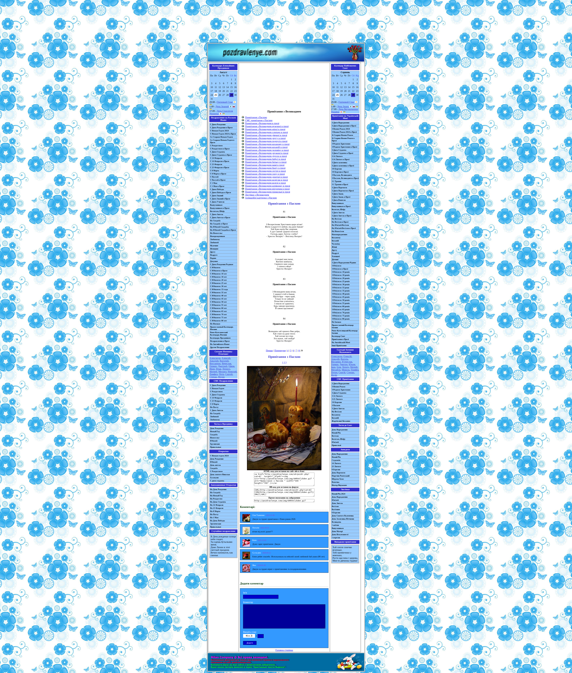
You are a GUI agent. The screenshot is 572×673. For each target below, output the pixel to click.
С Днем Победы (217, 189)
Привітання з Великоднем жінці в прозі (265, 129)
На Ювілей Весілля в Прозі (344, 228)
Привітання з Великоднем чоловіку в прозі (267, 150)
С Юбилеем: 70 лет (218, 314)
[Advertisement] (286, 22)
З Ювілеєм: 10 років (341, 272)
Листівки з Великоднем (257, 195)
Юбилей (213, 441)
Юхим (352, 364)
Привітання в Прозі (340, 339)
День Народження (340, 430)
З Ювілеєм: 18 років (341, 275)
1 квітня (335, 525)
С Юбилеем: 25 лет (218, 283)
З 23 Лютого (337, 399)
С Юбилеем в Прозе (218, 270)
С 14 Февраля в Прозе (219, 161)
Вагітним (336, 509)
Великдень (336, 522)
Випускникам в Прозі (341, 206)
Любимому (215, 239)
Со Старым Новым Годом (221, 137)
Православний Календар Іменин (342, 326)
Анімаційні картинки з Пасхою (261, 198)
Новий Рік (336, 433)
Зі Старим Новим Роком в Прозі (343, 139)
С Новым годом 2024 (219, 456)
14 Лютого (336, 463)
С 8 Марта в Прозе (218, 174)
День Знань (343, 106)
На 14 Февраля (216, 505)
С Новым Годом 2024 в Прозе (223, 134)
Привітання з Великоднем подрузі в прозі (266, 141)
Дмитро (344, 364)
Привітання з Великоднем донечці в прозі (266, 177)
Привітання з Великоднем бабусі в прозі (265, 159)
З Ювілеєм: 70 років (341, 312)
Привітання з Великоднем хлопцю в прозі (266, 132)
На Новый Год (216, 495)
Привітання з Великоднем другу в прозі (265, 138)
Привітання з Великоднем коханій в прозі (266, 147)
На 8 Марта (215, 511)
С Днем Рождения (218, 124)
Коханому (336, 237)
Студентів (336, 460)
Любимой (214, 242)
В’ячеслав (347, 361)
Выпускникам (216, 205)
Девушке (214, 261)
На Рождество (216, 499)
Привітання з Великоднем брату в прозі (265, 168)
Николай (232, 371)
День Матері (337, 531)
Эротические (215, 524)
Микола (346, 370)
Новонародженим (339, 234)
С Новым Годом (217, 388)
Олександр (336, 356)
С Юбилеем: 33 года (219, 289)
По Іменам (336, 322)
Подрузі (335, 253)
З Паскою (336, 405)
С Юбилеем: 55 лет (218, 305)
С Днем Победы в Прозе (220, 192)
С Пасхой (214, 177)
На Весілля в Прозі (340, 222)
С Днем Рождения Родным (221, 264)
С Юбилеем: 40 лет (218, 296)
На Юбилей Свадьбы (219, 227)
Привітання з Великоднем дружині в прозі (266, 153)
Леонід (345, 367)
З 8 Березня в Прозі (340, 172)
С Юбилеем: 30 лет (218, 286)
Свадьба (214, 434)
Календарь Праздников (220, 338)
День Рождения (216, 428)
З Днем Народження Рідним (344, 262)
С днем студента (217, 481)
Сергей (229, 374)
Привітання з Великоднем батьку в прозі (265, 162)
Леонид (226, 369)
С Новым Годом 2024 (219, 131)
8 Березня (336, 469)
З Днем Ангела (338, 212)
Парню (213, 258)
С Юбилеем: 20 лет (218, 280)
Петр (221, 374)
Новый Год (215, 431)
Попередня (280, 350)
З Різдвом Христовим (341, 144)
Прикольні (336, 445)
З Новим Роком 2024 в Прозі (344, 132)
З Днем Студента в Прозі (342, 153)
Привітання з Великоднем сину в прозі (265, 174)
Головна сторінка (284, 650)
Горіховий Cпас (346, 102)
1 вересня (336, 537)
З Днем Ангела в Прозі (341, 216)
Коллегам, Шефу (217, 211)
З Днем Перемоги (339, 187)
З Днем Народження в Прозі (344, 126)
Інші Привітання (339, 345)
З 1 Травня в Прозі (340, 184)
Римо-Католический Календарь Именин (219, 333)
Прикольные (215, 447)
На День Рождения (218, 489)
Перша (269, 350)
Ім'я (245, 592)
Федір (334, 375)
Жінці (334, 247)
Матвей (213, 371)
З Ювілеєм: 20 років (341, 278)
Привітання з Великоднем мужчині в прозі (267, 126)
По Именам (215, 324)
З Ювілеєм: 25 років (341, 281)
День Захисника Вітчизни (343, 519)
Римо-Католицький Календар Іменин (345, 332)
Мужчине (214, 245)
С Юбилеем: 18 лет (218, 277)
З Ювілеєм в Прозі (340, 269)
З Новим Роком (338, 386)
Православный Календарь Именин (221, 328)
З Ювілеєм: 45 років (341, 297)
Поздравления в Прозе (220, 341)
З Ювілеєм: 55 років (341, 303)
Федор (221, 377)
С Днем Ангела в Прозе (220, 217)
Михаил (222, 371)
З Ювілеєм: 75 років (341, 316)
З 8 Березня (337, 169)
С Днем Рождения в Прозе (221, 127)
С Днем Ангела (216, 214)
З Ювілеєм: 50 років (341, 300)
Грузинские (215, 444)
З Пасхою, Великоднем (342, 175)
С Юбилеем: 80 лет (218, 321)
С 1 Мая (213, 183)
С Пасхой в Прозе (218, 180)
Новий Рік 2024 (338, 494)
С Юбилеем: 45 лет (218, 299)
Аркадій (335, 359)
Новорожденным (217, 236)
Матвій (354, 367)
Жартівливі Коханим (341, 421)
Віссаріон (336, 361)
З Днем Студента (339, 150)
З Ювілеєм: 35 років (341, 291)
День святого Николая (220, 474)
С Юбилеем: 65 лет (218, 311)
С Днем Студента (217, 152)
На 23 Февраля (216, 508)
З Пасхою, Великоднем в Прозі (345, 178)
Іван (333, 367)
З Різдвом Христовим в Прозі (344, 147)
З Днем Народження (340, 122)
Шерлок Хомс (338, 479)
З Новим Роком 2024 (341, 129)
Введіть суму (249, 632)
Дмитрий (222, 366)
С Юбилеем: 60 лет (218, 308)
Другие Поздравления (219, 347)
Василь (344, 359)
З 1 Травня (336, 181)
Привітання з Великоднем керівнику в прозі (267, 186)
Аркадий (214, 361)
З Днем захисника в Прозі (343, 166)
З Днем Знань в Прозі (341, 197)
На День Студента (218, 502)
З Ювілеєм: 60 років (341, 306)
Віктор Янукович (339, 485)
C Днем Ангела (216, 410)
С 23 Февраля (216, 164)
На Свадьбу (215, 220)
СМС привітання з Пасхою (258, 120)
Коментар (248, 602)
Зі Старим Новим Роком (342, 135)
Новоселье (214, 438)
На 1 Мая (214, 517)
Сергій (342, 372)
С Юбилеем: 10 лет (218, 274)
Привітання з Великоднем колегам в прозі (266, 180)
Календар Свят (338, 336)
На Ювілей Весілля (340, 225)
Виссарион (215, 363)
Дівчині (335, 259)
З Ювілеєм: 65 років (341, 309)
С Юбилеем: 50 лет (218, 302)
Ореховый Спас (225, 102)
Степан (213, 377)
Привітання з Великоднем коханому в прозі (267, 144)
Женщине (214, 249)
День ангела (215, 465)
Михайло (336, 370)
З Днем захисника (339, 162)
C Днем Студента (217, 395)
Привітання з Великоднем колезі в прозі (265, 183)
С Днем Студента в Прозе (221, 155)
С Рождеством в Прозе (220, 149)
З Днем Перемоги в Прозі (343, 191)
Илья (218, 369)
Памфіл (354, 370)
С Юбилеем (215, 267)
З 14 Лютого (337, 156)
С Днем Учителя (217, 202)
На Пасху (214, 407)
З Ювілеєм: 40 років (341, 294)
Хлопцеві (336, 256)
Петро (334, 372)
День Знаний (222, 106)
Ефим (231, 366)
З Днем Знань (337, 194)
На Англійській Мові (341, 342)
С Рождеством (216, 145)
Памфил (213, 374)
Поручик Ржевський (340, 476)
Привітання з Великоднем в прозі (262, 123)
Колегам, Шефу (338, 209)
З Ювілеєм (336, 266)
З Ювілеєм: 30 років (341, 284)
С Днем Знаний (216, 195)
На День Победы (217, 520)
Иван (212, 369)
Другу (212, 252)
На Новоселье (216, 233)
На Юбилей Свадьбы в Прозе (223, 230)
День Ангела (337, 503)
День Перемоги (338, 473)
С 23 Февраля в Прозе (219, 167)
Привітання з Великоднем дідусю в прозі (266, 156)
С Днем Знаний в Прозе (220, 199)
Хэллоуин (214, 477)
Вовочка (335, 482)
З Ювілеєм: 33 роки (340, 287)
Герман (213, 366)
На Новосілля (338, 231)
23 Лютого (336, 466)
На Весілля (337, 219)
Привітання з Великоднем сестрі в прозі (265, 171)
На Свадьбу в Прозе (219, 224)
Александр (214, 358)
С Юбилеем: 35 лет (218, 292)
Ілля (339, 367)
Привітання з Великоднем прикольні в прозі (267, 192)
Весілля (335, 436)
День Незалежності (340, 534)
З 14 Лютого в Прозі (340, 159)
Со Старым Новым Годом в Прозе (222, 141)
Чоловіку (336, 244)
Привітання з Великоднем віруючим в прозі (267, 189)
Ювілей (335, 442)
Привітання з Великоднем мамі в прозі (264, 165)
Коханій (335, 241)
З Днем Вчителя (339, 200)
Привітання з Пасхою (256, 117)
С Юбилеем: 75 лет (218, 317)
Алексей (226, 358)
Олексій (347, 356)
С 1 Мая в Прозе (217, 186)
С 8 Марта (214, 170)
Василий (224, 361)
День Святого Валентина (343, 516)
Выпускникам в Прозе (220, 208)
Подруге (213, 255)
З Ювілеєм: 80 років (341, 319)
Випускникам (338, 203)
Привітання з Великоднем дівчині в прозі (266, 135)
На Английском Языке (220, 344)
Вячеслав (226, 363)
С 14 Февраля (216, 158)
